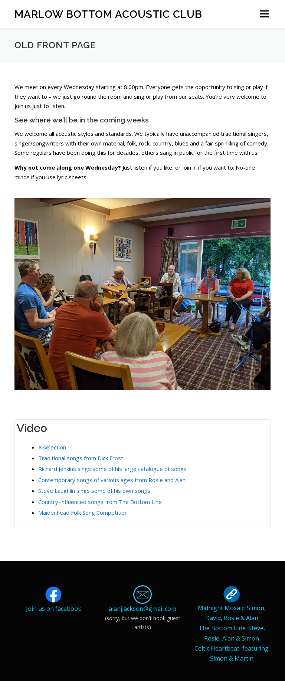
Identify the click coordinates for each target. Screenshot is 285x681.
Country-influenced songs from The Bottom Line (100, 501)
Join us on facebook (53, 609)
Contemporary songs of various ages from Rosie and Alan (112, 480)
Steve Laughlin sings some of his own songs (94, 490)
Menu (264, 13)
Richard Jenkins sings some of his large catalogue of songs (112, 468)
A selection (52, 447)
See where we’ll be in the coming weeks (81, 120)
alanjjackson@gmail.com (142, 609)
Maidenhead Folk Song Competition (83, 512)
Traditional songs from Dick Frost (80, 458)
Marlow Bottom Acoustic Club (108, 14)
